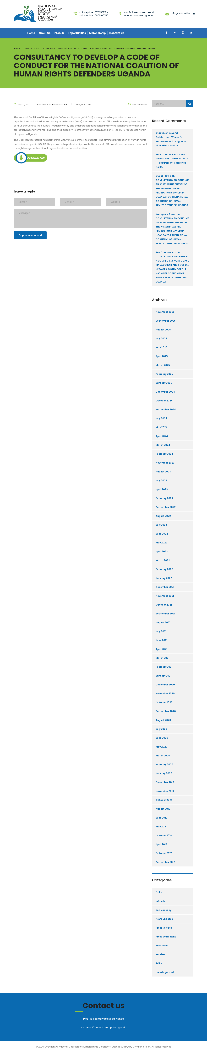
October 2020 (164, 702)
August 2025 (163, 329)
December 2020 (165, 684)
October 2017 (164, 853)
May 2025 (161, 347)
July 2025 (161, 338)
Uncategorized (165, 972)
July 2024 (161, 418)
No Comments (139, 104)
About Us (44, 33)
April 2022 (162, 551)
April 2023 (162, 489)
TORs (159, 963)
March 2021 (162, 658)
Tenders (160, 954)
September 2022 (166, 507)
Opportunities (76, 33)
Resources (162, 945)
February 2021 (164, 666)
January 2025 (164, 383)
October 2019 (164, 800)
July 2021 (161, 631)
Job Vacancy (163, 910)
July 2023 (161, 480)
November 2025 (165, 312)
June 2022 (162, 533)
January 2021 (163, 675)
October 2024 (164, 400)
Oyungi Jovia (163, 175)
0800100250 (101, 15)
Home (31, 33)
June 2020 (162, 737)
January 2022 (164, 578)
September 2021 (165, 613)
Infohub (59, 33)
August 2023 (163, 471)
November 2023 (165, 462)
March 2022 (163, 560)
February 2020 (164, 764)
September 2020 (166, 711)
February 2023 (164, 498)
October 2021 (164, 604)
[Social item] (166, 32)
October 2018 (164, 835)
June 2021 (161, 640)
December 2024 (165, 391)
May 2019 (161, 826)
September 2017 (165, 862)
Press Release (164, 927)
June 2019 (161, 817)
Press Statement (166, 936)
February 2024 (164, 454)
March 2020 (163, 755)
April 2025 (162, 356)
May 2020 (161, 746)
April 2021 (161, 649)
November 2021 (165, 595)
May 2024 (161, 427)
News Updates (164, 919)
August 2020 (163, 720)
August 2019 (163, 808)
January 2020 (164, 773)
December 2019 (165, 782)
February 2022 (164, 569)
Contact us (116, 33)
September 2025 (166, 320)
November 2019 (165, 791)
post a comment (32, 235)
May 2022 (161, 542)
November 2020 (165, 693)
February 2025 (164, 374)
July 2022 (161, 524)
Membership (97, 33)
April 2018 (161, 844)
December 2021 (165, 587)
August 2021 (163, 622)
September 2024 (166, 409)
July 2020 (161, 729)
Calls (159, 892)
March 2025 (163, 365)
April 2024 (162, 436)
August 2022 (163, 516)
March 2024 (163, 445)
